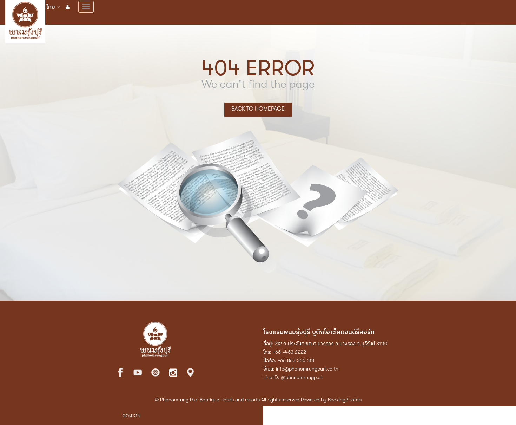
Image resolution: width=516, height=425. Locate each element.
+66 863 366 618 (296, 360)
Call (392, 415)
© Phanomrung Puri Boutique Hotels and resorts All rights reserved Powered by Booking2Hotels (258, 400)
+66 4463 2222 (289, 352)
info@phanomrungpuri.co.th (307, 369)
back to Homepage (258, 109)
